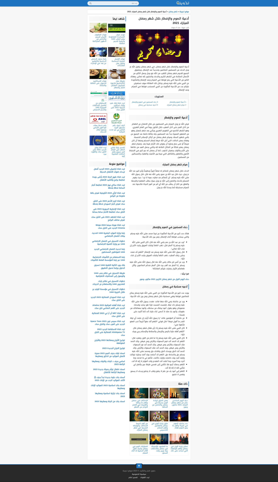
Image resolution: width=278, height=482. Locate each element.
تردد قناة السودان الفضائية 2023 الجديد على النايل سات (108, 298)
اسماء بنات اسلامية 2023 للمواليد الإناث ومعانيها (108, 387)
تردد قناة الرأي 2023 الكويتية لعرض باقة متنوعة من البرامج (107, 194)
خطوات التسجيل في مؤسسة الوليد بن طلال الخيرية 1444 (108, 290)
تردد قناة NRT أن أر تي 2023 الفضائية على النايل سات (108, 314)
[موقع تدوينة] (183, 3)
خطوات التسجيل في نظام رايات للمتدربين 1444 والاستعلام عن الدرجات (109, 282)
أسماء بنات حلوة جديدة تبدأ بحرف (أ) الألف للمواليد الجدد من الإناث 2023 (109, 379)
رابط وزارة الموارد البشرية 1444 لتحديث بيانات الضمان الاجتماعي (108, 234)
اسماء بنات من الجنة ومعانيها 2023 (110, 401)
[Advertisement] (159, 206)
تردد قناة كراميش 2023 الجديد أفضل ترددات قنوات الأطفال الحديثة (109, 170)
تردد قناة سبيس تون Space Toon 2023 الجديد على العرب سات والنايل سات (107, 322)
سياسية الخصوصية (139, 474)
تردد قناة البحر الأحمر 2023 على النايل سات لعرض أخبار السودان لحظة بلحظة (109, 202)
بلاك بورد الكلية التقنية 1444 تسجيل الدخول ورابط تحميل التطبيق (109, 266)
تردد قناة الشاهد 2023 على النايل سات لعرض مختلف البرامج (108, 218)
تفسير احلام (133, 477)
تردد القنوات (144, 477)
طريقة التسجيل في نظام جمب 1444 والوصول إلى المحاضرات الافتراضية (109, 274)
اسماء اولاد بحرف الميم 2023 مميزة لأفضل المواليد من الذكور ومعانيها (110, 354)
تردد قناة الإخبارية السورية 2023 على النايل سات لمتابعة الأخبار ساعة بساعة (108, 210)
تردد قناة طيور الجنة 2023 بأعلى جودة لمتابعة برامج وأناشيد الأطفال (108, 178)
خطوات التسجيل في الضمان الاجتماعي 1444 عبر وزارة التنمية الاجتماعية (108, 242)
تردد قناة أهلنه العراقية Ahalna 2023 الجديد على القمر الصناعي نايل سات (108, 306)
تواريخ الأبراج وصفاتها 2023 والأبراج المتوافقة (110, 341)
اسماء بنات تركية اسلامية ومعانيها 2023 (110, 395)
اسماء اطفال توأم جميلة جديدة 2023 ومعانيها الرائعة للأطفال (109, 371)
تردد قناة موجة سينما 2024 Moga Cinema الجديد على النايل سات (110, 226)
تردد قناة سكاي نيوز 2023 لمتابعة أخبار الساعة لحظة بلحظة (108, 186)
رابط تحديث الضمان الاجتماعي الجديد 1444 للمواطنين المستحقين (109, 250)
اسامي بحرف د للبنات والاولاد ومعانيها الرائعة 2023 (108, 362)
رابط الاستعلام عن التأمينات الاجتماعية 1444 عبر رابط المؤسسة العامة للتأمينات (108, 258)
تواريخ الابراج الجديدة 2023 (113, 348)
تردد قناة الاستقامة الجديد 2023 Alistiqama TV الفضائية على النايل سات (109, 332)
